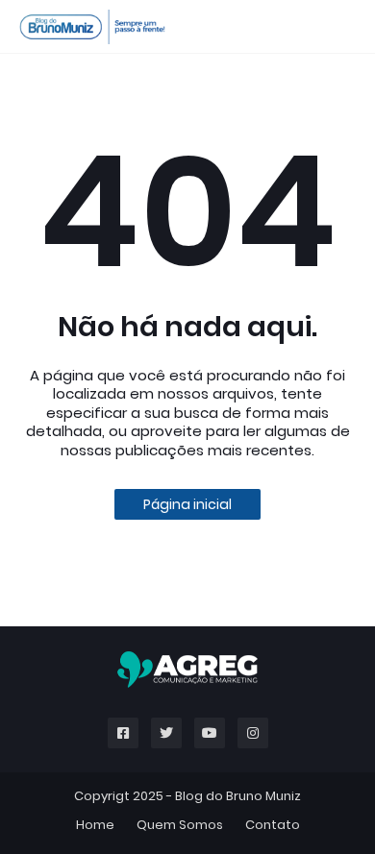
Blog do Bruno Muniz (238, 796)
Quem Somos (180, 825)
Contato (272, 825)
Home (95, 825)
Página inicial (187, 504)
